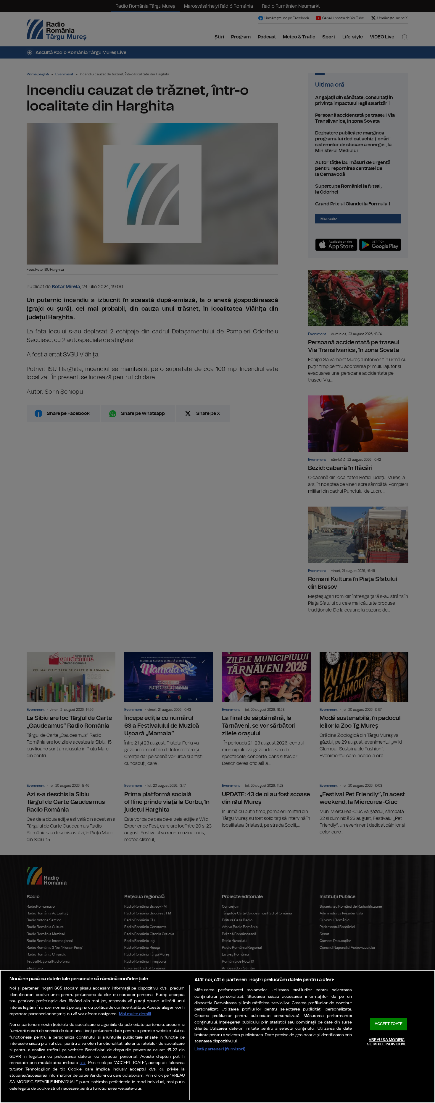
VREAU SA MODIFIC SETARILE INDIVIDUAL (386, 1042)
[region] (217, 1036)
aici (83, 1063)
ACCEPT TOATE (388, 1024)
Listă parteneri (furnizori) (220, 1049)
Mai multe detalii (135, 1014)
